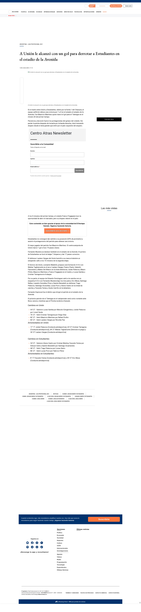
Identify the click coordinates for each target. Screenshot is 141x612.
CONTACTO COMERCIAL (101, 592)
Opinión (98, 12)
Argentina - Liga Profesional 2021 (39, 394)
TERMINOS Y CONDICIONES (72, 592)
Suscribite (104, 519)
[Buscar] (86, 6)
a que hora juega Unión (75, 398)
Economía (31, 12)
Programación (62, 562)
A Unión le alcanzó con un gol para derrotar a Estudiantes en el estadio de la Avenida (52, 105)
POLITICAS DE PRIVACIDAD (87, 592)
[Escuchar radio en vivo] (102, 5)
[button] (22, 80)
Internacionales (49, 12)
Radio (105, 12)
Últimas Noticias (62, 570)
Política (24, 12)
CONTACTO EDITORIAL (114, 592)
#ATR (59, 545)
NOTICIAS (55, 394)
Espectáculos (68, 12)
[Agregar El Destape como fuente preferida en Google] (86, 68)
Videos (59, 557)
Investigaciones (89, 12)
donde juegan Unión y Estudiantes (32, 396)
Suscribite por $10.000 (116, 6)
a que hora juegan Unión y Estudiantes (59, 396)
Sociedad (39, 12)
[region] (70, 30)
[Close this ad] (140, 603)
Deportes (59, 12)
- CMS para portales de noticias (72, 601)
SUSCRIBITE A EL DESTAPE (56, 231)
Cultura (59, 543)
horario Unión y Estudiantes (83, 396)
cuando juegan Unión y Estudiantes (73, 394)
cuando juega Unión (38, 398)
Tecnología (78, 12)
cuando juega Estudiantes (56, 398)
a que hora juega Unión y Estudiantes (58, 401)
